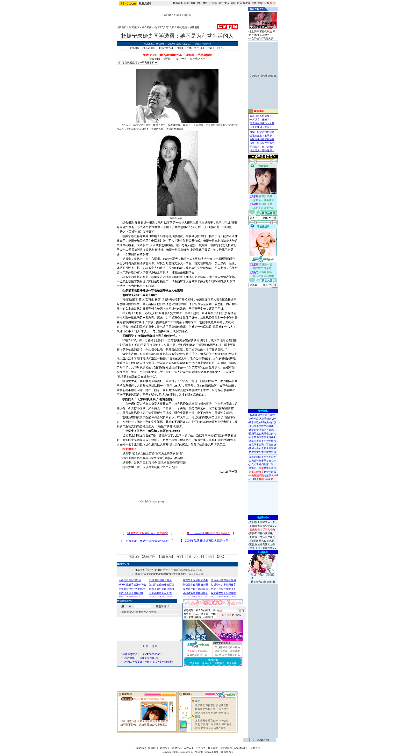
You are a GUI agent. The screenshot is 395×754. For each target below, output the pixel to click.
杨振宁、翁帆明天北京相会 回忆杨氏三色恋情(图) (154, 462)
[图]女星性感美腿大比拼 (262, 544)
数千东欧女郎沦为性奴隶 (262, 422)
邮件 (254, 3)
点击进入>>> (198, 58)
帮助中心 (177, 748)
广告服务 (201, 748)
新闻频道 (134, 27)
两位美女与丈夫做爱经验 (262, 452)
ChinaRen (140, 748)
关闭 (220, 48)
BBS (266, 3)
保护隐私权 (226, 748)
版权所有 (229, 752)
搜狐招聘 (153, 748)
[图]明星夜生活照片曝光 (262, 537)
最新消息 (194, 27)
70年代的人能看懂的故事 (262, 418)
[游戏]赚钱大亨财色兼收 (262, 415)
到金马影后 (262, 471)
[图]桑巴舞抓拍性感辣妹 (262, 533)
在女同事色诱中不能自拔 (262, 444)
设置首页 (189, 748)
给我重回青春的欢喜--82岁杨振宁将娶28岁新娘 (152, 458)
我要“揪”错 (166, 48)
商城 (260, 3)
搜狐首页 (178, 3)
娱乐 (198, 3)
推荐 (179, 48)
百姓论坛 (263, 411)
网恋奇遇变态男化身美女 (262, 437)
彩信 (239, 3)
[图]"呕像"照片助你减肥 (261, 540)
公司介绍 (255, 748)
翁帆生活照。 (177, 218)
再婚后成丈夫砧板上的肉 (262, 433)
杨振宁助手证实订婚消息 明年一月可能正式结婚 (161, 569)
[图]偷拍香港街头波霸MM (262, 525)
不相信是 (262, 479)
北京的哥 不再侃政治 (260, 31)
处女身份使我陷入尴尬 (261, 429)
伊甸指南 (219, 663)
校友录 (246, 3)
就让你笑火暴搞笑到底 (227, 654)
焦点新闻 (195, 663)
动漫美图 (263, 552)
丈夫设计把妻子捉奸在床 (262, 460)
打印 (210, 48)
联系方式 (213, 748)
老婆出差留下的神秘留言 (262, 440)
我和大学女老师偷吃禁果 (262, 448)
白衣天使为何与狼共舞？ (262, 38)
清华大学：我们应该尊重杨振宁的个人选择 (149, 467)
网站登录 (165, 748)
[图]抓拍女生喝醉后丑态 (262, 522)
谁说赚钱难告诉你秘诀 (227, 647)
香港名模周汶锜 (262, 468)
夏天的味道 (193, 654)
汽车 (214, 3)
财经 (205, 3)
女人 (226, 3)
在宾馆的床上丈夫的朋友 (262, 457)
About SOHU (241, 748)
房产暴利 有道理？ (259, 35)
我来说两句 (149, 48)
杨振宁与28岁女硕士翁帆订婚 (170, 27)
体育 (192, 3)
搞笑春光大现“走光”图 (263, 581)
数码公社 (263, 517)
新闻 (186, 3)
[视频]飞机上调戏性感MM (262, 548)
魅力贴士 (207, 663)
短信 (233, 3)
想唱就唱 (203, 651)
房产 (220, 3)
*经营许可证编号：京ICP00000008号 (142, 654)
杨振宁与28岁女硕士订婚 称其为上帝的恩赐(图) (152, 453)
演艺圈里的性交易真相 (261, 426)
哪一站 (204, 654)
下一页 (233, 471)
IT (210, 3)
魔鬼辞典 (232, 663)
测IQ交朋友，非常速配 (227, 651)
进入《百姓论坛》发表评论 (137, 231)
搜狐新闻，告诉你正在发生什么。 (169, 58)
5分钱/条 (231, 614)
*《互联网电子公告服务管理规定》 (140, 658)
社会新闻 (147, 27)
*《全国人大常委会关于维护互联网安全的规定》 (147, 661)
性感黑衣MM (263, 475)
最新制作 (192, 651)
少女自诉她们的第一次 (261, 464)
